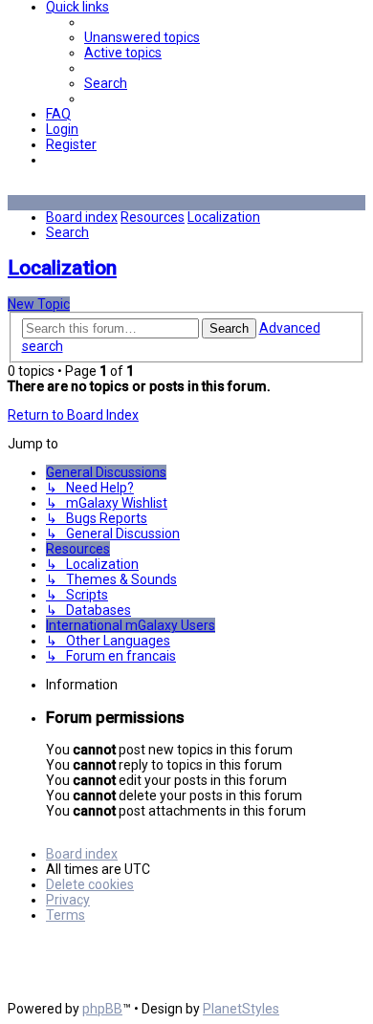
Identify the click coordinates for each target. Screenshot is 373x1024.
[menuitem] (142, 37)
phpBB (102, 1008)
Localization (62, 267)
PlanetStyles (241, 1008)
